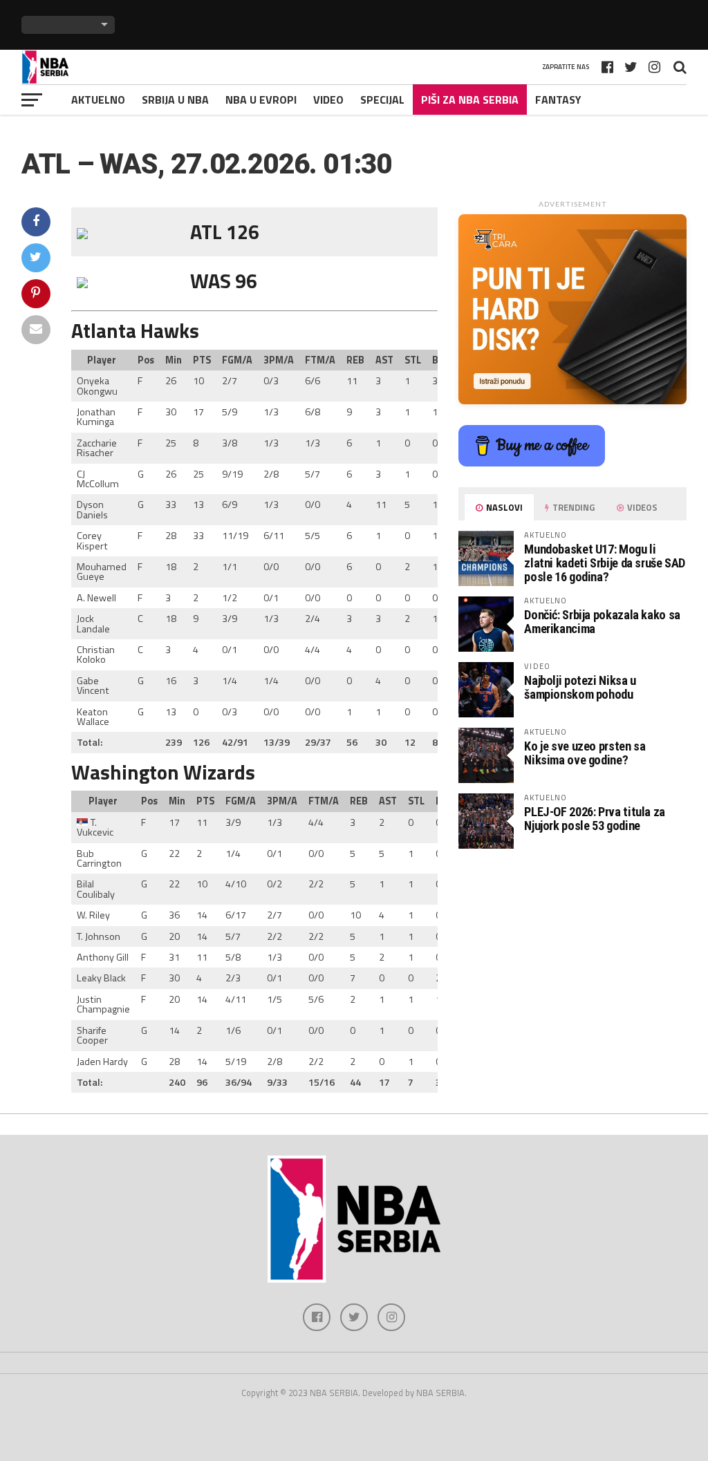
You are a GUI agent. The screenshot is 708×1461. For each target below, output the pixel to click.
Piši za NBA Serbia (470, 99)
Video (328, 99)
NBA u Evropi (261, 99)
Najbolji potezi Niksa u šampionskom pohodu (580, 687)
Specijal (382, 99)
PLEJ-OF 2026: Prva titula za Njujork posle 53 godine (594, 818)
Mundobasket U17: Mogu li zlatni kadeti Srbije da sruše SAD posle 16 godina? (604, 563)
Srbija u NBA (175, 99)
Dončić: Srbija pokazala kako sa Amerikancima (602, 621)
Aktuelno (98, 99)
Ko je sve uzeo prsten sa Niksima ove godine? (584, 753)
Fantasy (558, 99)
